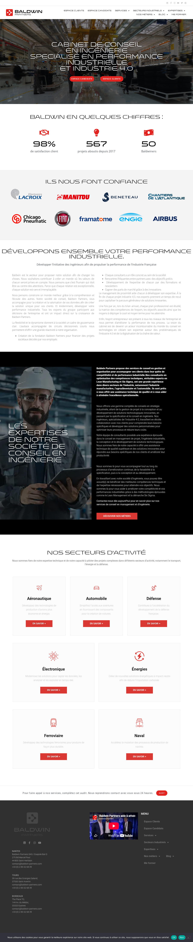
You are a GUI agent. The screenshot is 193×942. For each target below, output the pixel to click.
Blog (162, 15)
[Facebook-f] (170, 3)
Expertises (175, 11)
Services (121, 11)
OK (173, 937)
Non (182, 937)
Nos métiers (144, 15)
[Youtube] (178, 3)
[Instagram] (174, 3)
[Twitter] (181, 3)
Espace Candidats (99, 11)
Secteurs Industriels (147, 11)
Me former (179, 15)
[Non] (188, 937)
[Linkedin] (167, 3)
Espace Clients (74, 11)
